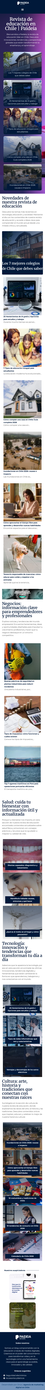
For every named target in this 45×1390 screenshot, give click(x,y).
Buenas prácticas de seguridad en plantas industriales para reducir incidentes (19, 684)
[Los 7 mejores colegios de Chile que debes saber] (22, 65)
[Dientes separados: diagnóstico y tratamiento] (22, 855)
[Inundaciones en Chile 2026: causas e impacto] (22, 177)
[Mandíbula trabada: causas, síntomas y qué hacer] (22, 889)
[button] (22, 9)
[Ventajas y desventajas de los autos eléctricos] (22, 1061)
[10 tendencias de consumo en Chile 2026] (22, 1219)
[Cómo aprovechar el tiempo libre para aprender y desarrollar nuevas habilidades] (22, 1164)
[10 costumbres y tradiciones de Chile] (22, 1191)
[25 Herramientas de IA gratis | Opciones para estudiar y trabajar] (22, 93)
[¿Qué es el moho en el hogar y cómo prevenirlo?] (22, 922)
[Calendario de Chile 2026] (22, 1247)
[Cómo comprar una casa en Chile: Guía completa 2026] (22, 149)
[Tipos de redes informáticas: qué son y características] (22, 1030)
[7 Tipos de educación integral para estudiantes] (22, 121)
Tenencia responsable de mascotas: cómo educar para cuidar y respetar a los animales (22, 577)
